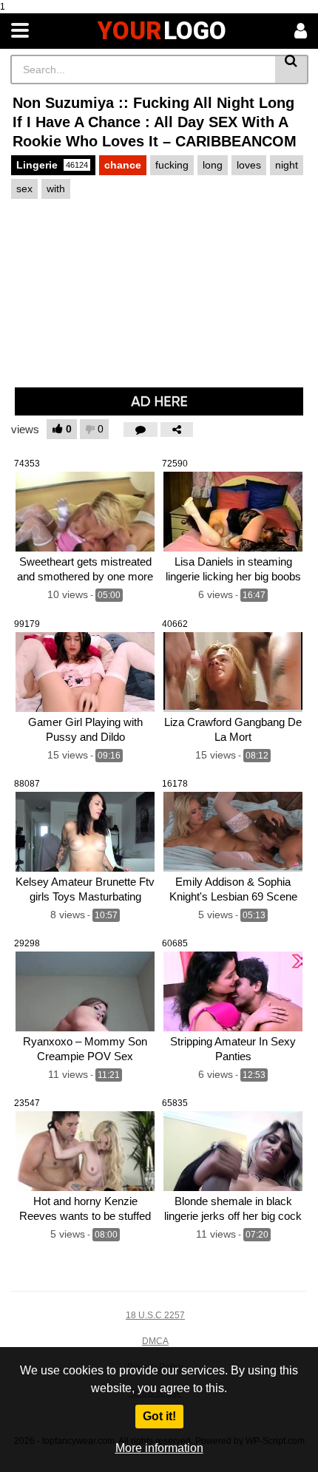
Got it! (159, 1416)
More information (159, 1448)
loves (249, 165)
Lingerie (52, 165)
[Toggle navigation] (20, 31)
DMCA (155, 1341)
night (286, 165)
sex (24, 188)
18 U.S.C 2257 (155, 1315)
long (213, 165)
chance (122, 165)
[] (291, 69)
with (56, 188)
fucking (172, 165)
